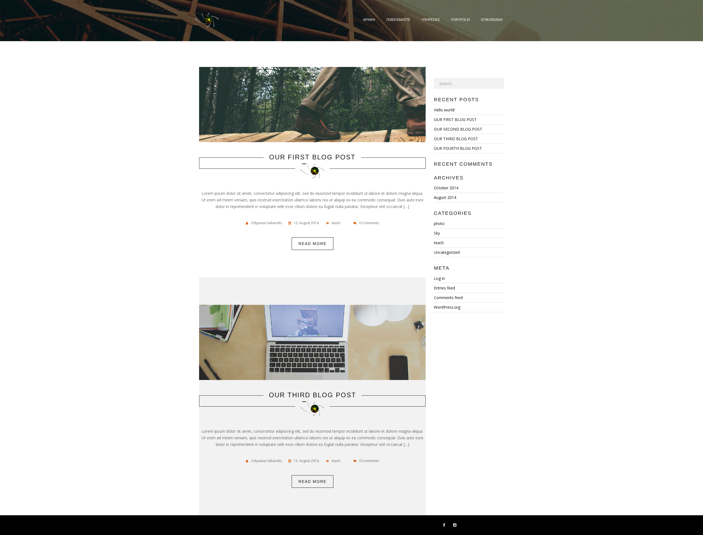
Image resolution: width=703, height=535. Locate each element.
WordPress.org (447, 307)
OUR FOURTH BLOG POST (458, 148)
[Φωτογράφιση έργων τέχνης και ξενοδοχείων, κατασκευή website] (206, 20)
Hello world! (444, 109)
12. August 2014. (306, 223)
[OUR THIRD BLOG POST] (312, 344)
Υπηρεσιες (431, 20)
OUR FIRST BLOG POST (312, 157)
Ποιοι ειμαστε (398, 20)
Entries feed (444, 288)
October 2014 (446, 187)
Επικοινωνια (492, 20)
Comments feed (448, 297)
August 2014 (445, 197)
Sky (437, 233)
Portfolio (460, 20)
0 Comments (369, 223)
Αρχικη (369, 20)
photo (439, 223)
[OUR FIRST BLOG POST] (312, 106)
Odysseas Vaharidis (266, 223)
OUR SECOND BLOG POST (458, 129)
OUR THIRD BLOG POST (312, 395)
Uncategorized (447, 252)
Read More (313, 243)
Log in (439, 278)
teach (336, 223)
